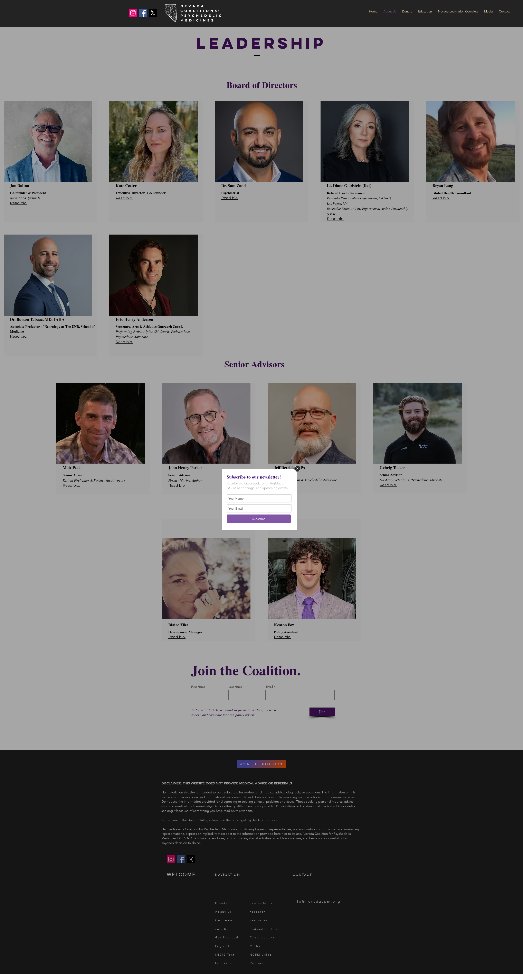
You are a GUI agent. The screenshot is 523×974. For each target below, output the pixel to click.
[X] (153, 13)
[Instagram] (133, 13)
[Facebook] (143, 13)
